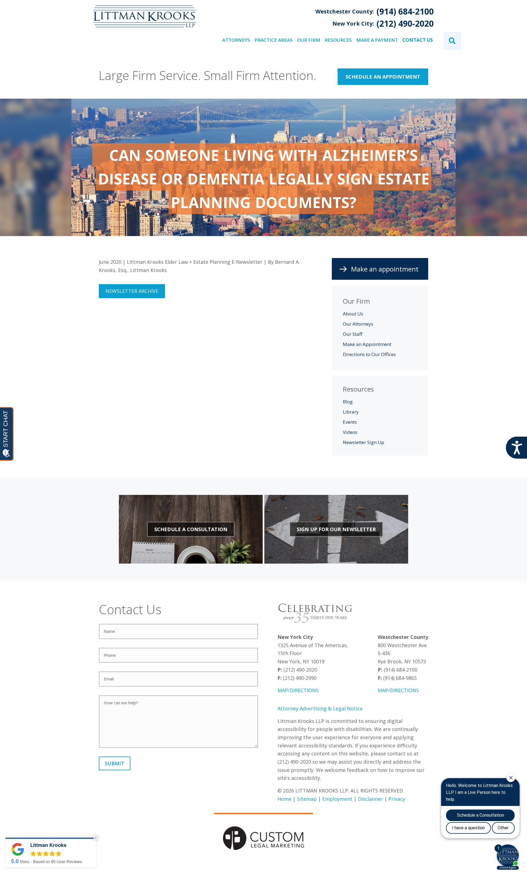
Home (284, 799)
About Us (353, 314)
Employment (337, 799)
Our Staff (352, 334)
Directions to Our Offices (369, 354)
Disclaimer (370, 799)
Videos (350, 432)
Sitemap (307, 799)
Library (351, 412)
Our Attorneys (358, 324)
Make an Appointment (367, 344)
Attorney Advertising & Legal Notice (320, 708)
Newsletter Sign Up (363, 442)
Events (350, 422)
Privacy (396, 799)
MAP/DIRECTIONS (298, 690)
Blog (348, 401)
